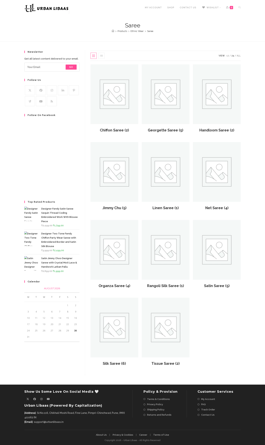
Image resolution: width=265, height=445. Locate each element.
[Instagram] (52, 90)
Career (143, 434)
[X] (30, 90)
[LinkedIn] (63, 90)
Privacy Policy (155, 404)
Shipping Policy (155, 409)
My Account (208, 399)
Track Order (208, 409)
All (239, 55)
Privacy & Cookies (123, 434)
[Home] (113, 31)
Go (71, 67)
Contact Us (208, 414)
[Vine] (30, 101)
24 (232, 55)
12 (227, 55)
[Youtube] (41, 101)
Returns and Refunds (159, 414)
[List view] (101, 56)
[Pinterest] (74, 90)
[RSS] (52, 101)
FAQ (203, 404)
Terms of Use (161, 434)
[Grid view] (93, 56)
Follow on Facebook (42, 115)
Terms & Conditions (158, 399)
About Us (101, 434)
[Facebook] (41, 90)
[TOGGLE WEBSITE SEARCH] (239, 7)
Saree (150, 31)
